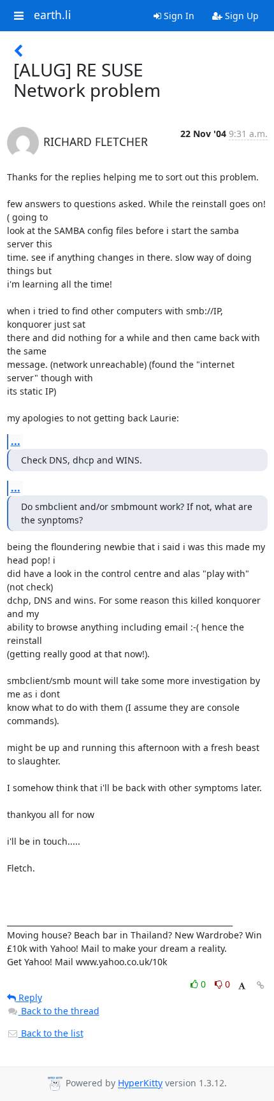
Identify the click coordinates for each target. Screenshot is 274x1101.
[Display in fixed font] (241, 986)
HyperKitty (140, 1083)
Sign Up (240, 16)
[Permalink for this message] (261, 985)
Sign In (177, 16)
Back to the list (50, 1033)
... (15, 441)
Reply (29, 997)
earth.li (52, 15)
